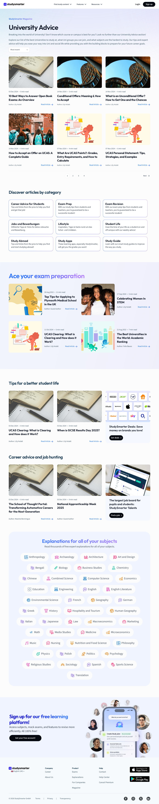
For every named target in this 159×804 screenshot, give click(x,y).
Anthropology (37, 557)
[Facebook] (126, 799)
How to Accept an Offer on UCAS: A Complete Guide (30, 154)
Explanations (77, 777)
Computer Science (98, 578)
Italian (28, 621)
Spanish (96, 664)
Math (37, 632)
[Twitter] (141, 799)
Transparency (65, 798)
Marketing (133, 621)
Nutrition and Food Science (91, 643)
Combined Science (62, 578)
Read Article (46, 104)
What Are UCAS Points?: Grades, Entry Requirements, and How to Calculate (77, 156)
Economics (130, 578)
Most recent (15, 49)
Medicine (91, 632)
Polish (68, 654)
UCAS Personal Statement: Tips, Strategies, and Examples (125, 154)
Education (38, 589)
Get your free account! (25, 738)
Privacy (50, 798)
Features (80, 4)
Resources (95, 4)
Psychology (116, 654)
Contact (102, 771)
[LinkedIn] (148, 799)
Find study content (61, 4)
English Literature (121, 589)
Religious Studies (41, 664)
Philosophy (127, 643)
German (127, 600)
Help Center (104, 777)
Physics (45, 654)
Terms (37, 798)
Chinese (32, 578)
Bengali (39, 568)
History (53, 611)
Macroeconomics (102, 621)
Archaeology (67, 557)
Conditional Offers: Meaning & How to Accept (79, 97)
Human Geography (126, 611)
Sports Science (124, 664)
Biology (63, 568)
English (92, 589)
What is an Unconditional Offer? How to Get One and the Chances (126, 97)
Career (48, 771)
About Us (49, 777)
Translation (82, 675)
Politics (90, 654)
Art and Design (126, 557)
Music (33, 643)
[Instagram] (133, 799)
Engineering (66, 589)
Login (137, 4)
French (77, 600)
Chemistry (123, 568)
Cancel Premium (106, 782)
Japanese (52, 621)
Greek (30, 611)
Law (75, 621)
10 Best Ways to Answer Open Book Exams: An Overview (30, 97)
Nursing (55, 643)
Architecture (96, 557)
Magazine (76, 787)
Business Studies (92, 568)
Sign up (149, 4)
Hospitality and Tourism (86, 611)
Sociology (71, 664)
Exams (75, 771)
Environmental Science (45, 600)
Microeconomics (120, 632)
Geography (102, 600)
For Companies (78, 782)
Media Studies (63, 632)
